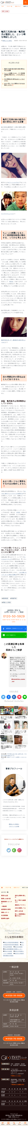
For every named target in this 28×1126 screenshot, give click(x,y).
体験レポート (5, 912)
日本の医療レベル (20, 908)
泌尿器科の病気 (6, 909)
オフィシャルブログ (14, 182)
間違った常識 (7, 602)
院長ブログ (18, 6)
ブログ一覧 (9, 6)
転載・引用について (14, 1117)
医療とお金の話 (6, 898)
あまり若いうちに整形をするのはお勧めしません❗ (14, 84)
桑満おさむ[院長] (7, 40)
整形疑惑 (5, 598)
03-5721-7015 (14, 1045)
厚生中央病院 (8, 951)
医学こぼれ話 (5, 11)
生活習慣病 (4, 915)
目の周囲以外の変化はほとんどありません (14, 79)
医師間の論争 (5, 918)
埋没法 (11, 281)
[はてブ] (14, 697)
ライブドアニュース (7, 213)
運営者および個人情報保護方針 (14, 1115)
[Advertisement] (14, 22)
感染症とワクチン (20, 905)
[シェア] (9, 697)
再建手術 (14, 598)
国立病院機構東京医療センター (13, 949)
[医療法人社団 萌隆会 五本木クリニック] (7, 2)
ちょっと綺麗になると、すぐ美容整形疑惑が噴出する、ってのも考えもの (14, 75)
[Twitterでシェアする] (3, 697)
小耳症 (18, 512)
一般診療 (4, 906)
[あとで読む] (19, 697)
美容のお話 (4, 895)
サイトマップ (14, 1113)
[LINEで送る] (25, 697)
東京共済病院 (18, 947)
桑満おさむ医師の (14, 825)
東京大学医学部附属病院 (11, 942)
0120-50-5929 (14, 616)
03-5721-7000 (14, 1001)
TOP (2, 6)
